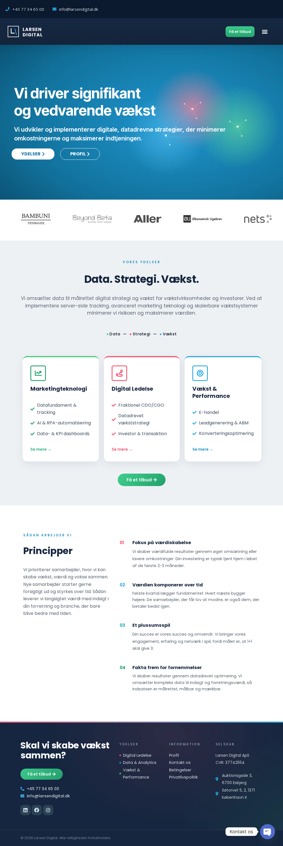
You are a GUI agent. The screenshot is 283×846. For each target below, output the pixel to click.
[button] (264, 31)
